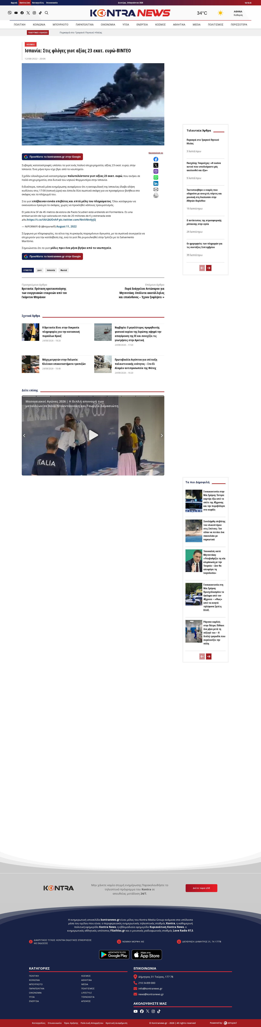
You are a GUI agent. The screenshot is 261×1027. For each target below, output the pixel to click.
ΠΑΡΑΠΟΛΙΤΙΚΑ (84, 24)
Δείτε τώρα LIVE (201, 888)
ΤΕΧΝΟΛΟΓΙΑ (87, 996)
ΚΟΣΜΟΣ (160, 24)
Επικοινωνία (52, 2)
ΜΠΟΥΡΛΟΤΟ (60, 24)
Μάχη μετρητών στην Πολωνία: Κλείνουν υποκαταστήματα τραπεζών (64, 362)
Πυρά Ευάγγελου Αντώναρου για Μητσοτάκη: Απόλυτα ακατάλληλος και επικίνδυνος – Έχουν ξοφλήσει (141, 293)
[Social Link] (9, 13)
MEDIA (196, 24)
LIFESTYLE (86, 992)
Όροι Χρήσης (71, 1023)
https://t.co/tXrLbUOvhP (42, 219)
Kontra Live (25, 2)
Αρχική (14, 2)
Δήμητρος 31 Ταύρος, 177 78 (155, 976)
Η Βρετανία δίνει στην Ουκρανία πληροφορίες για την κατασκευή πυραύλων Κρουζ (61, 332)
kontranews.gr (110, 919)
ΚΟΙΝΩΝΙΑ (39, 24)
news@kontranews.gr (151, 994)
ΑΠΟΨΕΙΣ (86, 1001)
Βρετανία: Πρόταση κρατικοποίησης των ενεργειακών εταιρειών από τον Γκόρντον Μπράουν (44, 293)
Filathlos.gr (117, 930)
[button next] (208, 268)
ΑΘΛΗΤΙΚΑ (179, 24)
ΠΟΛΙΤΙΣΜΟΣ (215, 24)
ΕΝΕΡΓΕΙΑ (142, 24)
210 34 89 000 (146, 983)
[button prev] (202, 268)
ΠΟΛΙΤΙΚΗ (20, 24)
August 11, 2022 (66, 226)
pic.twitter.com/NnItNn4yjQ (77, 219)
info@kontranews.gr (150, 988)
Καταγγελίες (38, 2)
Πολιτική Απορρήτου (92, 1023)
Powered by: (219, 1022)
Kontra (170, 923)
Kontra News (107, 927)
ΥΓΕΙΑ (126, 24)
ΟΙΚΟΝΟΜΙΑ (108, 24)
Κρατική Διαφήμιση (116, 1023)
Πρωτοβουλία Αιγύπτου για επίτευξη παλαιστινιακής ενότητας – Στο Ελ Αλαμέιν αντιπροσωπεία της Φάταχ (136, 364)
